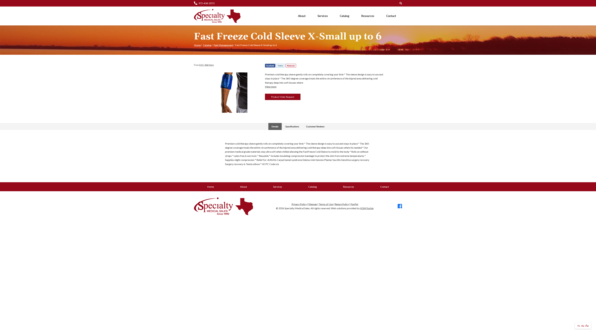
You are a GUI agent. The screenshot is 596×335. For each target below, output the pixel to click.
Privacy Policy (299, 204)
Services (323, 16)
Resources (367, 16)
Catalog (344, 16)
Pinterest (291, 66)
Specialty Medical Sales (297, 208)
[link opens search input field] (401, 3)
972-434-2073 (206, 3)
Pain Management (223, 45)
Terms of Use (326, 204)
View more (270, 86)
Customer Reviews (315, 126)
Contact (391, 16)
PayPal (354, 204)
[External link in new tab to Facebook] (400, 206)
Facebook (270, 66)
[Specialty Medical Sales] (217, 16)
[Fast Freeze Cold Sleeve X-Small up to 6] (227, 92)
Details (275, 126)
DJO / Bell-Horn (206, 65)
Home (197, 45)
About (302, 16)
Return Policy (342, 204)
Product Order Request (282, 97)
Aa (578, 325)
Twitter (280, 66)
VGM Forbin (367, 208)
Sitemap (312, 204)
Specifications (292, 126)
